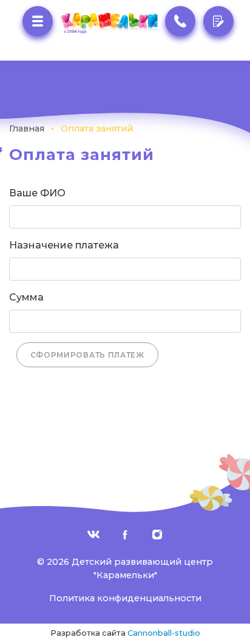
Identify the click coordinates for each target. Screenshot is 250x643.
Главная (26, 128)
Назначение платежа (64, 245)
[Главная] (108, 23)
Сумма (26, 297)
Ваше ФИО (37, 193)
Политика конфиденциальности (125, 598)
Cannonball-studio (163, 633)
